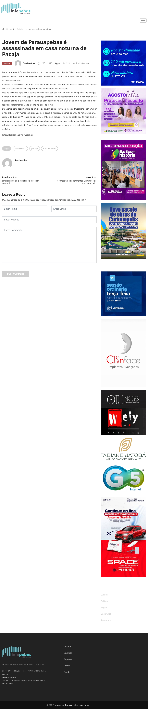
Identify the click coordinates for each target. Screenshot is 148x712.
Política (104, 601)
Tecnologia (106, 620)
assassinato (20, 148)
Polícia (20, 29)
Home (9, 29)
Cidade (67, 646)
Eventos (104, 594)
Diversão (68, 653)
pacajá (34, 148)
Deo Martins (29, 63)
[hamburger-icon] (143, 20)
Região (104, 607)
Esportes (68, 659)
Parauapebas (49, 148)
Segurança (106, 614)
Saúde (67, 672)
